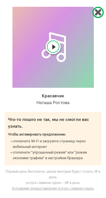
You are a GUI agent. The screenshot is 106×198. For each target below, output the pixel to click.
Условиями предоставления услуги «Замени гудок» (53, 188)
